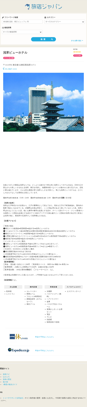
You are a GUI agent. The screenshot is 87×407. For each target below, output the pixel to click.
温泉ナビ (6, 374)
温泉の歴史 (7, 379)
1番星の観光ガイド (10, 384)
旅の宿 (5, 382)
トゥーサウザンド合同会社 (13, 398)
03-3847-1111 (11, 69)
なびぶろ (6, 377)
